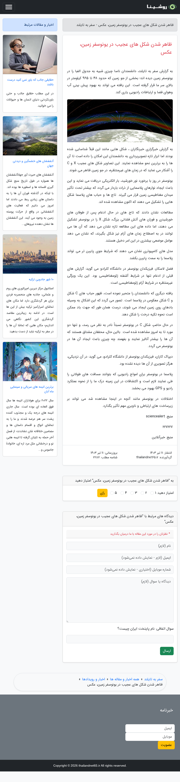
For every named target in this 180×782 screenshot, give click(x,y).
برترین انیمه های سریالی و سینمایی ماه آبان (32, 389)
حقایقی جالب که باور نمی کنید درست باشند (30, 82)
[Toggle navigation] (9, 7)
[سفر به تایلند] (161, 7)
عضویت (166, 745)
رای (102, 493)
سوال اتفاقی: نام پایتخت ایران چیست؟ (145, 628)
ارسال (167, 651)
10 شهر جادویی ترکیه (41, 279)
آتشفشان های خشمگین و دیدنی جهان (33, 163)
